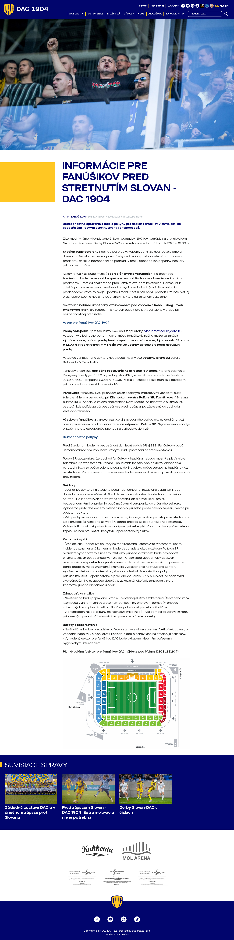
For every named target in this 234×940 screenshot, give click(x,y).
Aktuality (76, 13)
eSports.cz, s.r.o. (141, 930)
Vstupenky (95, 13)
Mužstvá (113, 13)
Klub (141, 13)
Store (143, 5)
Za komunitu (175, 13)
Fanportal (157, 5)
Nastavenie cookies (117, 934)
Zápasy (129, 13)
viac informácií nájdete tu (162, 331)
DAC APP (173, 5)
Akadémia (155, 13)
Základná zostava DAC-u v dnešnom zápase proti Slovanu (30, 812)
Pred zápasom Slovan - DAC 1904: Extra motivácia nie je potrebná (88, 812)
